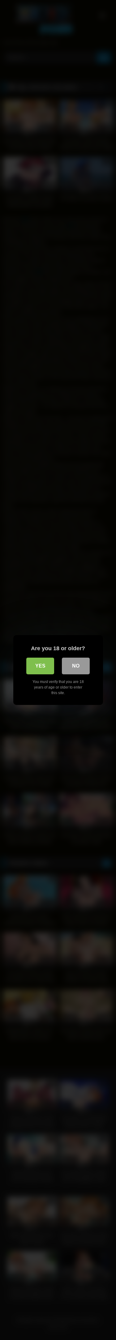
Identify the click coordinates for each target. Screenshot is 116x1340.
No (75, 665)
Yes (40, 665)
